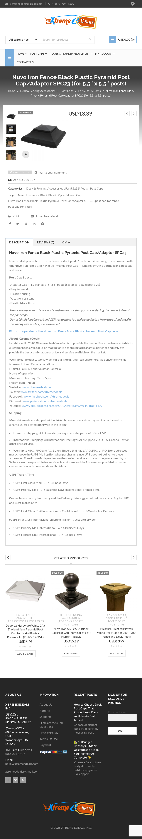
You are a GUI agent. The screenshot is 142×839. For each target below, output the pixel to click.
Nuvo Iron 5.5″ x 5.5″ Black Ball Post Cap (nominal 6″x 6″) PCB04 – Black (71, 632)
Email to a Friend (47, 216)
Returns (45, 710)
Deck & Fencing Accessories (38, 90)
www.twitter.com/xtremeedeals (41, 391)
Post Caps (66, 90)
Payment (45, 745)
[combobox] (22, 40)
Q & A (66, 242)
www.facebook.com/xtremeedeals (46, 396)
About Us (46, 704)
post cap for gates (20, 206)
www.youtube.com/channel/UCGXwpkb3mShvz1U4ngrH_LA (62, 405)
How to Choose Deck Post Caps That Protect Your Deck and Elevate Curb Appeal (88, 712)
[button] (25, 653)
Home (11, 90)
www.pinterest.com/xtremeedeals (45, 401)
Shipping (45, 716)
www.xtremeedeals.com (37, 387)
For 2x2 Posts (18, 621)
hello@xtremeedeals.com (21, 763)
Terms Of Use (49, 738)
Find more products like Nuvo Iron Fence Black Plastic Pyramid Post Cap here (63, 331)
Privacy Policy (49, 732)
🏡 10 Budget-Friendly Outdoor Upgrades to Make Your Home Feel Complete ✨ (86, 749)
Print (16, 216)
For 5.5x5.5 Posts (89, 90)
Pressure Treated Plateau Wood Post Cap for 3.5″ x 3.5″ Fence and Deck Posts (116, 632)
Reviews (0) (45, 242)
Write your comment (53, 172)
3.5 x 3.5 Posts (116, 615)
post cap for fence (107, 200)
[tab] (19, 242)
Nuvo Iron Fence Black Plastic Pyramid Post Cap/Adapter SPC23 (50, 200)
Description (19, 242)
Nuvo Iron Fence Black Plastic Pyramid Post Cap (50, 195)
